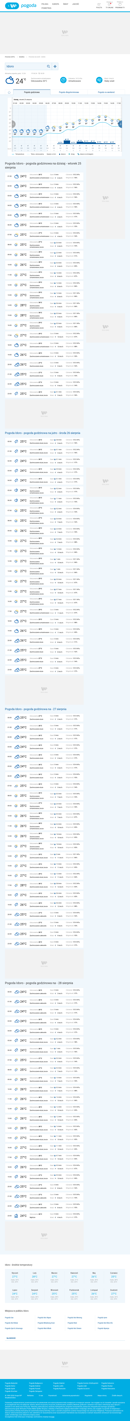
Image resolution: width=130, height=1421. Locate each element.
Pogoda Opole (10, 1389)
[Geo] (55, 66)
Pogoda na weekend (106, 92)
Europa (55, 4)
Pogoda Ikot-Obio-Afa (105, 1323)
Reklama (30, 1395)
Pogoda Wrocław (11, 1391)
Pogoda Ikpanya (103, 1328)
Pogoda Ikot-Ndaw (11, 1323)
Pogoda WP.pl (10, 57)
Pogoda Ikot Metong (75, 1317)
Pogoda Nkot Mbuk (44, 1328)
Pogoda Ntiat (72, 1323)
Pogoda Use (9, 1317)
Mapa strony (102, 1395)
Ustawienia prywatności (70, 1395)
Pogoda (28, 6)
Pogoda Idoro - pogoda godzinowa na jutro (31, 433)
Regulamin (88, 1395)
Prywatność (52, 1395)
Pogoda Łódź (82, 1386)
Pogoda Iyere (102, 1317)
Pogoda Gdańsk (59, 1383)
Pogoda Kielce (10, 1386)
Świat (65, 4)
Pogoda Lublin (58, 1386)
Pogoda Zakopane (35, 1391)
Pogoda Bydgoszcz (36, 1383)
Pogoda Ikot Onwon (74, 1328)
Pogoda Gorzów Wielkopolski (87, 1383)
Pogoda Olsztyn (107, 1386)
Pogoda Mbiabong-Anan (46, 1323)
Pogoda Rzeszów (59, 1389)
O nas (41, 1395)
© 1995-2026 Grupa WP (13, 1395)
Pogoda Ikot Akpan (44, 1317)
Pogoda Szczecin (83, 1389)
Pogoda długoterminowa (69, 92)
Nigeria (22, 57)
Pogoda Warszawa (108, 1389)
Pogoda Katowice (107, 1383)
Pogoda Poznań (34, 1389)
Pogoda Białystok (11, 1383)
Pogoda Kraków (34, 1386)
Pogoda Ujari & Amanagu (14, 1328)
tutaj (52, 1417)
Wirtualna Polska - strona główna (12, 5)
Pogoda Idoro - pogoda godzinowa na (28, 709)
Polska (45, 4)
